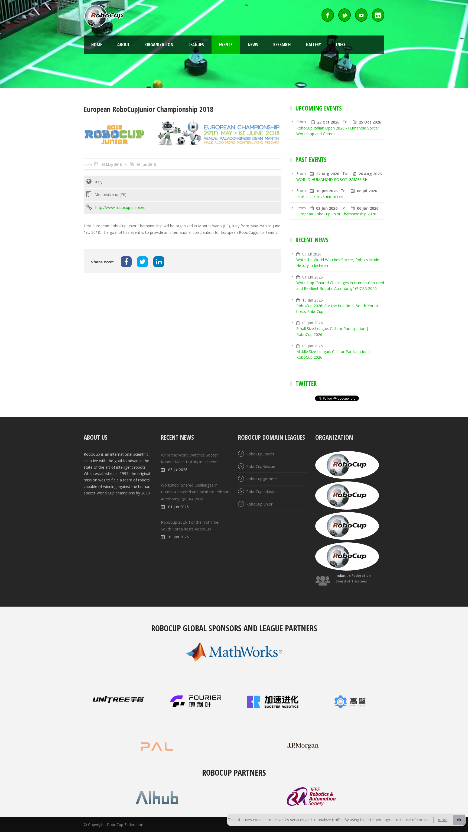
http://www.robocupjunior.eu (120, 207)
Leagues (196, 44)
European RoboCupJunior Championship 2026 (336, 213)
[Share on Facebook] (126, 261)
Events (226, 44)
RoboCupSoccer (260, 454)
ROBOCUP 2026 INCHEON (319, 196)
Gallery (313, 44)
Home (96, 44)
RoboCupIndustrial (262, 491)
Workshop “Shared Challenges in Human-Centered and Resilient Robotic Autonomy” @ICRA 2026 (195, 492)
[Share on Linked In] (158, 261)
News (253, 44)
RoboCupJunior (259, 504)
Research (282, 44)
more (442, 819)
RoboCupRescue (260, 466)
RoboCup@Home (261, 479)
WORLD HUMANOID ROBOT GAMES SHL (333, 179)
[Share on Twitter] (142, 261)
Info (340, 44)
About (123, 44)
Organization (159, 44)
